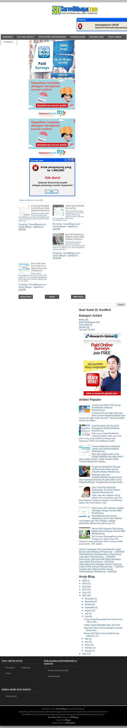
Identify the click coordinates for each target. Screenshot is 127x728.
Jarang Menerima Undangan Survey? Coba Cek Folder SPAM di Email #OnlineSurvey (100, 565)
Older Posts (78, 297)
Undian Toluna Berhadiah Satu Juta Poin (74, 207)
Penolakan (10, 668)
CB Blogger (74, 717)
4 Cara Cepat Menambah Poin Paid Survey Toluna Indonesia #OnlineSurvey (40, 208)
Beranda (8, 37)
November (89, 601)
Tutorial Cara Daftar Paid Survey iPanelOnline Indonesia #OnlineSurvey (106, 407)
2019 (84, 583)
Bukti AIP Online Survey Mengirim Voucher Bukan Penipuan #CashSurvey (74, 236)
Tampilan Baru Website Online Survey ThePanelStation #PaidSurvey (96, 570)
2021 (84, 580)
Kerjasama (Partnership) (52, 37)
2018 (84, 587)
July (87, 613)
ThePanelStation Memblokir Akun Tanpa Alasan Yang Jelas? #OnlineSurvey (100, 555)
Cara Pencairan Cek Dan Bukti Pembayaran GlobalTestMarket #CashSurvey (105, 428)
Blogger (68, 720)
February (89, 648)
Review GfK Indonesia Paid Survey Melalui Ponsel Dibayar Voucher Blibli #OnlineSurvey (108, 531)
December (89, 598)
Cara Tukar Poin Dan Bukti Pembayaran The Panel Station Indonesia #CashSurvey (106, 490)
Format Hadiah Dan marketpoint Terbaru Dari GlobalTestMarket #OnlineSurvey (106, 448)
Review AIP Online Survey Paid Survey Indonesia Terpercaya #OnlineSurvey (39, 267)
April (87, 642)
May (87, 639)
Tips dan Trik (85, 329)
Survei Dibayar (61, 709)
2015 (84, 595)
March (88, 645)
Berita (81, 319)
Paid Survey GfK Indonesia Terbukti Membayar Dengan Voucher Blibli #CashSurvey (108, 510)
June (87, 616)
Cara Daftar (84, 324)
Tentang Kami (96, 37)
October (88, 604)
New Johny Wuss (54, 717)
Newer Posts (25, 297)
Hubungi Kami (77, 37)
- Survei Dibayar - (32, 225)
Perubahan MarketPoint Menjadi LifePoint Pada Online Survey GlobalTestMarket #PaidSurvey (106, 469)
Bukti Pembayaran (87, 322)
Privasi (8, 673)
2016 (84, 592)
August (88, 610)
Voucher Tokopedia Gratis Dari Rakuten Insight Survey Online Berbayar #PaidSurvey (100, 550)
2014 (84, 654)
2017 (84, 589)
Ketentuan (26, 668)
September (90, 607)
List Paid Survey (25, 37)
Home (21, 200)
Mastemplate (70, 723)
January (88, 651)
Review (82, 327)
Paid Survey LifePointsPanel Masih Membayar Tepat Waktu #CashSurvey (100, 560)
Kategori (8, 42)
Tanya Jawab (114, 37)
